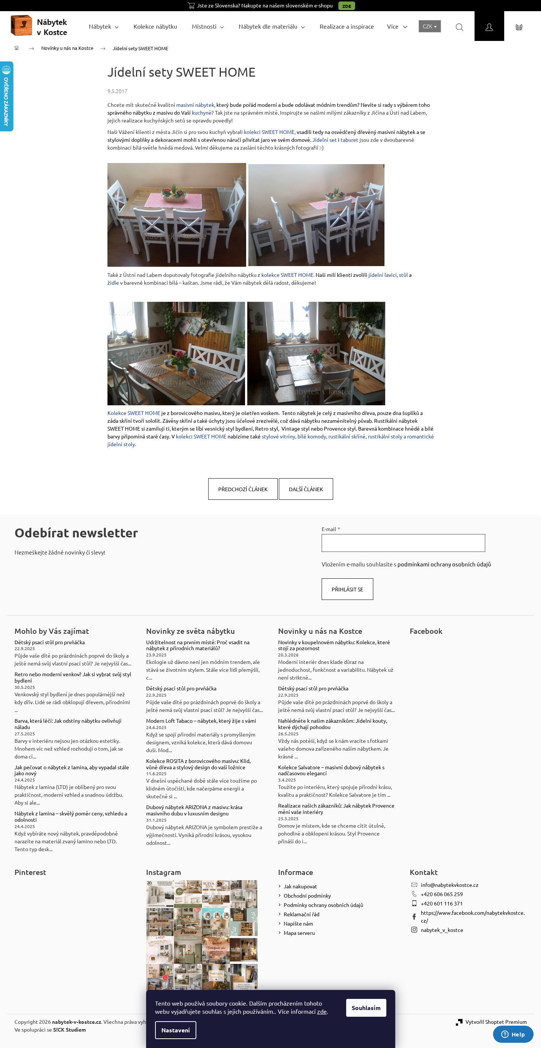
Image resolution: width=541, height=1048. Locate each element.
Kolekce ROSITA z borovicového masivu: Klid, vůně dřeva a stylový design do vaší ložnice (198, 764)
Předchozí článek (243, 489)
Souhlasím (366, 1008)
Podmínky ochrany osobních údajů (323, 904)
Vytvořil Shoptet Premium (496, 1021)
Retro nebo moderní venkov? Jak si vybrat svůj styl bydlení (73, 677)
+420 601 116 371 (442, 903)
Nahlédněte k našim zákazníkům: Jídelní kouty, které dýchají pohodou (332, 724)
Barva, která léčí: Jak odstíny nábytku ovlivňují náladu (68, 724)
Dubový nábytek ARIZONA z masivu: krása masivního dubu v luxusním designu (194, 810)
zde (322, 1011)
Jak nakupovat (300, 886)
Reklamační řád (301, 914)
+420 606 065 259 (442, 894)
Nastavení (175, 1030)
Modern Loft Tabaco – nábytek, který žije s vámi (201, 721)
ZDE (346, 6)
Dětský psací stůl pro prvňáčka (50, 642)
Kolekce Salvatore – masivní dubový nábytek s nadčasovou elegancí (331, 770)
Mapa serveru (299, 932)
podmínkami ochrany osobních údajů (444, 564)
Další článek (306, 489)
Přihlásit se (347, 589)
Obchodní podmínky (307, 895)
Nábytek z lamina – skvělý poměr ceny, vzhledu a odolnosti (71, 816)
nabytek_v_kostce (442, 929)
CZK (428, 26)
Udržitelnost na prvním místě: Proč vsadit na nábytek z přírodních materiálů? (197, 645)
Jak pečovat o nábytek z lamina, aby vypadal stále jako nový (72, 770)
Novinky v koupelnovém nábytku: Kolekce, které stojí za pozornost (334, 645)
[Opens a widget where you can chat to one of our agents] (513, 1035)
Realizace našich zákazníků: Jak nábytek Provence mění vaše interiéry (336, 808)
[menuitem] (103, 26)
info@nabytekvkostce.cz (450, 884)
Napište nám (298, 923)
